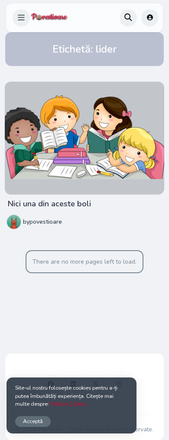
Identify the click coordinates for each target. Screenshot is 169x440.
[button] (21, 17)
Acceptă (33, 421)
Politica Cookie (68, 403)
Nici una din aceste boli (49, 203)
